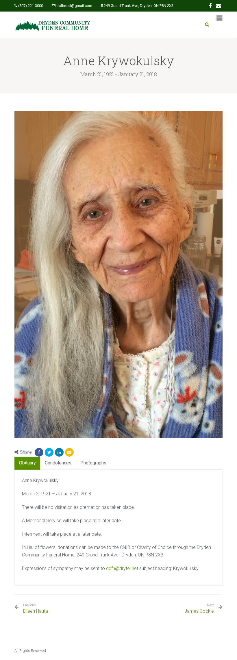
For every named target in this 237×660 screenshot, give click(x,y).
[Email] (69, 452)
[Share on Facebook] (39, 452)
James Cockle (199, 611)
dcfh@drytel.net (122, 568)
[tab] (27, 463)
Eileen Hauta (35, 608)
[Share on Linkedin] (59, 452)
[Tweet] (49, 452)
